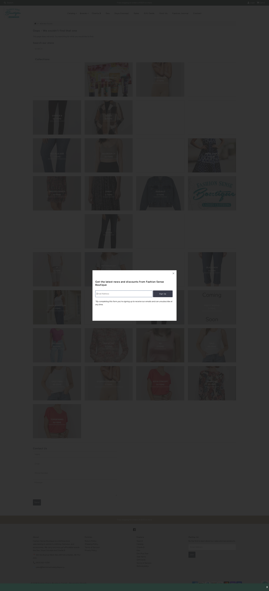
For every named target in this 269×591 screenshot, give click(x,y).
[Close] (173, 273)
